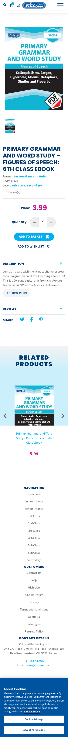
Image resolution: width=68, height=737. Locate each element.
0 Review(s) (13, 192)
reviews (10, 309)
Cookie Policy (34, 595)
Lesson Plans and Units (30, 176)
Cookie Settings (34, 719)
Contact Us (34, 573)
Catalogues (34, 624)
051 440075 (37, 661)
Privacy (34, 602)
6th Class (18, 185)
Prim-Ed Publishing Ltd (34, 5)
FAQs (34, 580)
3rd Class (34, 530)
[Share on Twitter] (22, 319)
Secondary (34, 185)
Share (8, 320)
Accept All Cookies (33, 730)
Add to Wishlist (31, 246)
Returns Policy (34, 631)
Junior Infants (34, 501)
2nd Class (34, 523)
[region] (34, 707)
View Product (34, 394)
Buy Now (34, 403)
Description (13, 263)
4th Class (34, 538)
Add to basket (31, 236)
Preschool (34, 494)
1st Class (34, 516)
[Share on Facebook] (31, 319)
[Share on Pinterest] (41, 319)
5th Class (34, 545)
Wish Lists (34, 587)
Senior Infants (34, 509)
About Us (34, 617)
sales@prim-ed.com (38, 665)
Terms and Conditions (34, 609)
